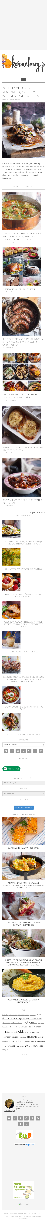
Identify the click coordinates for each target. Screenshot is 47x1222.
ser (42, 1036)
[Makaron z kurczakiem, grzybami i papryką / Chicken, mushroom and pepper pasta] (11, 537)
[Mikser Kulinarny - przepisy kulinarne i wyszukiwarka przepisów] (23, 1199)
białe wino (5, 1015)
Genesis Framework (23, 1216)
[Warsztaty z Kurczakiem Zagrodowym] (11, 730)
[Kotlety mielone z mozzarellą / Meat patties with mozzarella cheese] (23, 130)
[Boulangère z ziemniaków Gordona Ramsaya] (11, 565)
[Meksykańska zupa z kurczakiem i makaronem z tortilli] (11, 703)
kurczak (24, 1026)
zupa (32, 1045)
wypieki (13, 1045)
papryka (35, 1032)
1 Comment (8, 292)
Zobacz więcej (9, 1111)
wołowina (5, 1046)
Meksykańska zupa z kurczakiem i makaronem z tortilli (23, 708)
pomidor (23, 1037)
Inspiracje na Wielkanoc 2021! (18, 289)
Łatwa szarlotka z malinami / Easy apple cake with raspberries (24, 924)
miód (39, 1026)
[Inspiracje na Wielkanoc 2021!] (21, 285)
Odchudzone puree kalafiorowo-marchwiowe (23, 1001)
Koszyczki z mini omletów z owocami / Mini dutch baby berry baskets (23, 595)
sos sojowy (5, 1041)
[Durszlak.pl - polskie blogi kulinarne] (24, 1204)
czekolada (33, 1015)
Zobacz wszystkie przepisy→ (34, 512)
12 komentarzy (9, 242)
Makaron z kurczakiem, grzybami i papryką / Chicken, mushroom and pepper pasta (23, 542)
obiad (22, 1031)
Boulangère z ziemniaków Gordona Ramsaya (23, 569)
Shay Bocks (38, 1214)
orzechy (29, 1032)
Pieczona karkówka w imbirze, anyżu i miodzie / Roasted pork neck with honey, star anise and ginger (23, 624)
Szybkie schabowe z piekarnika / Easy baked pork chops (22, 449)
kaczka (42, 1023)
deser (38, 1014)
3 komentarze (9, 505)
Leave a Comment (14, 99)
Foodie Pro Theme (24, 1214)
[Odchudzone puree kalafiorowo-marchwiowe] (23, 996)
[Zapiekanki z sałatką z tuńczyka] (23, 844)
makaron (33, 1026)
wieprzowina (36, 1041)
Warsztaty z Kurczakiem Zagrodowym (23, 734)
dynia (11, 1023)
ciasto (15, 1015)
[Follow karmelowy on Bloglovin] (24, 1145)
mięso (6, 1032)
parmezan (6, 1037)
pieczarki (15, 1036)
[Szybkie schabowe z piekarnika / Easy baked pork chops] (21, 443)
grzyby (26, 1022)
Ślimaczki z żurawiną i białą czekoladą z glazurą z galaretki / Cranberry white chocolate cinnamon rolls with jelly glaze (23, 679)
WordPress (23, 1218)
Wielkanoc (27, 1041)
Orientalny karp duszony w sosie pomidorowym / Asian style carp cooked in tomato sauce (23, 885)
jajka (39, 1023)
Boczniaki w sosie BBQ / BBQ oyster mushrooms (22, 501)
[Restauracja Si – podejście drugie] (11, 648)
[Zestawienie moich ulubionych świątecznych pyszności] (21, 390)
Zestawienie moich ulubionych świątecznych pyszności (19, 396)
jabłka (35, 1023)
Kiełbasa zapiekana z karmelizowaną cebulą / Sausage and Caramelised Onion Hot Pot (22, 342)
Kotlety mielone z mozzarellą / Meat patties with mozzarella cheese (22, 92)
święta (5, 1049)
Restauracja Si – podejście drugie (23, 652)
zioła (27, 1045)
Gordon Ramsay (17, 1023)
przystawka (32, 1036)
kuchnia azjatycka (14, 1027)
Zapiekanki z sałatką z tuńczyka (23, 848)
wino (43, 1041)
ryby (39, 1037)
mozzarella (14, 1032)
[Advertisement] (23, 24)
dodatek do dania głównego (16, 1018)
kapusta (5, 1027)
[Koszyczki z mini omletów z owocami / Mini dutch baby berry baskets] (11, 590)
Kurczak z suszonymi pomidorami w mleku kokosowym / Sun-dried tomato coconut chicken (22, 236)
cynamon (26, 1015)
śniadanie (39, 1046)
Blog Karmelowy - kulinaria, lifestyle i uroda (23, 62)
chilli (11, 1014)
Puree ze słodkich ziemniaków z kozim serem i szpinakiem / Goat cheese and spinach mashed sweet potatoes (23, 962)
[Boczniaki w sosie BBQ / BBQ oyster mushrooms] (21, 496)
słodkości (19, 1041)
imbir (32, 1023)
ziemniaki (20, 1046)
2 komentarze (9, 347)
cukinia (20, 1015)
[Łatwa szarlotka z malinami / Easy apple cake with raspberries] (23, 919)
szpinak (11, 1041)
